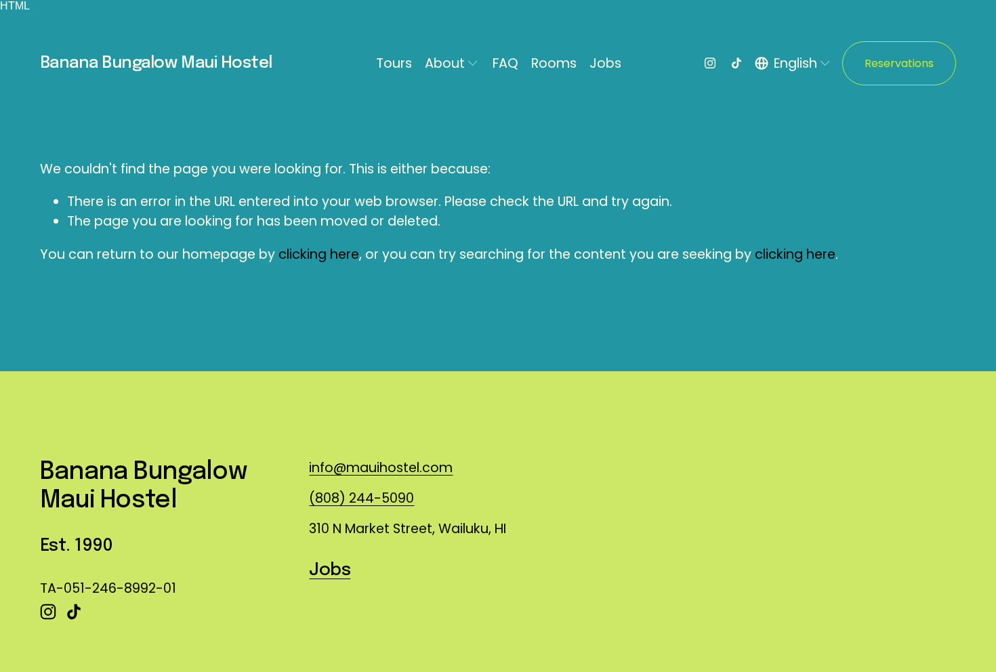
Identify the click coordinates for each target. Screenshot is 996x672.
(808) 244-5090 (361, 498)
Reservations (899, 63)
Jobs (605, 63)
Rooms (554, 63)
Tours (394, 63)
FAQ (505, 63)
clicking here (318, 254)
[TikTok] (736, 63)
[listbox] (793, 63)
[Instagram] (710, 63)
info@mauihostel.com (381, 468)
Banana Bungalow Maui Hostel (156, 63)
